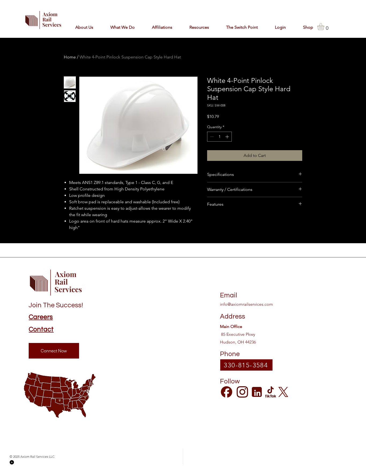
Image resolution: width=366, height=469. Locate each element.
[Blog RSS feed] (12, 462)
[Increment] (227, 136)
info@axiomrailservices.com (246, 304)
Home (70, 57)
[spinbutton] (219, 136)
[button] (157, 27)
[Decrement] (211, 136)
